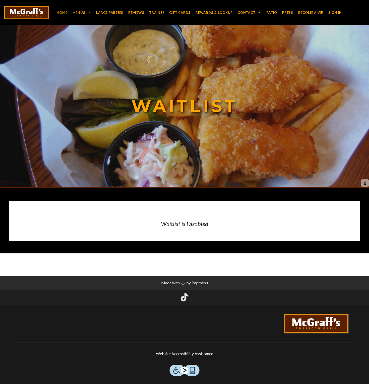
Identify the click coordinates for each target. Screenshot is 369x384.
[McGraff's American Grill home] (26, 12)
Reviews (136, 13)
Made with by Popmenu (106, 282)
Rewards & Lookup (214, 13)
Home (62, 13)
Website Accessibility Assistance (184, 353)
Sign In (335, 13)
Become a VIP (310, 13)
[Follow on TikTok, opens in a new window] (184, 298)
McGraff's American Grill (316, 323)
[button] (82, 13)
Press (287, 13)
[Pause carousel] (365, 183)
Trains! (156, 13)
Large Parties (109, 13)
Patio (271, 13)
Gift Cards (180, 13)
